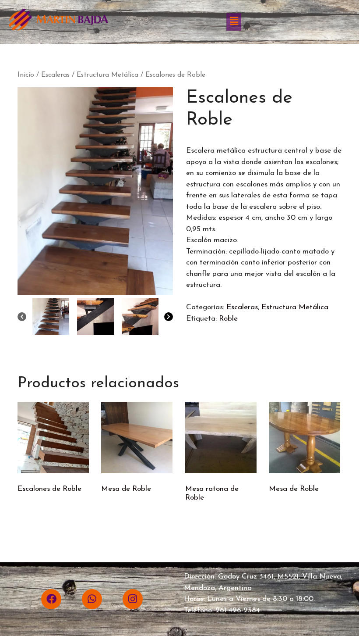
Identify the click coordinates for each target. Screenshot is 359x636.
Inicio (26, 75)
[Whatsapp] (92, 599)
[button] (233, 22)
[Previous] (22, 316)
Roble (228, 318)
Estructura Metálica (107, 75)
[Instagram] (133, 599)
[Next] (168, 316)
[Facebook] (51, 599)
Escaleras (55, 75)
